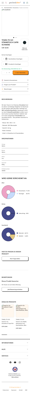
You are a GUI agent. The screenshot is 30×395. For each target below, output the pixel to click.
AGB (26, 390)
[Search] (6, 3)
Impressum (13, 390)
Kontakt (21, 390)
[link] (15, 22)
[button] (3, 73)
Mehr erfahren (15, 377)
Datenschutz (6, 390)
